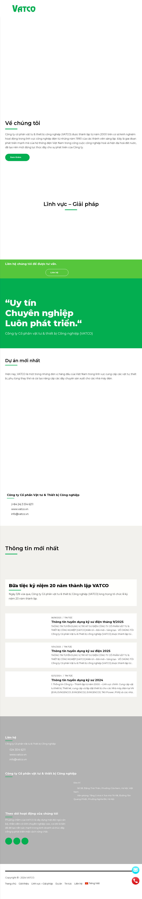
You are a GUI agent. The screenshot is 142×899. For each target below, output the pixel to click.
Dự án (59, 883)
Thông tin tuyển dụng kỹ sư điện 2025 (80, 651)
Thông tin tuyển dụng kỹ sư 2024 (77, 680)
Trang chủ (10, 883)
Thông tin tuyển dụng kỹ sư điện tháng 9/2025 (87, 622)
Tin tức (68, 617)
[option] (25, 389)
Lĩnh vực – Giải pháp (42, 883)
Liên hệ (78, 883)
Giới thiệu (24, 883)
